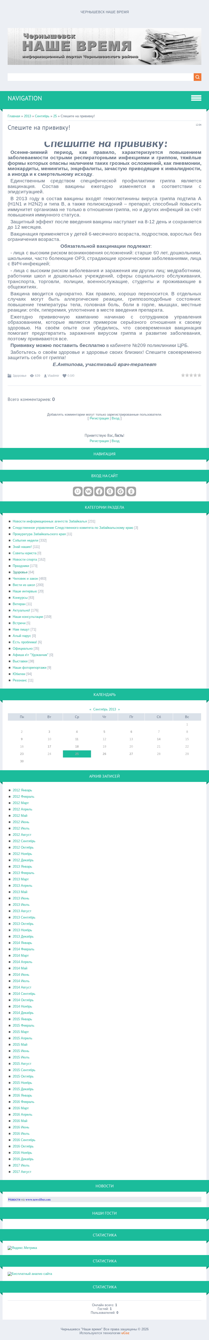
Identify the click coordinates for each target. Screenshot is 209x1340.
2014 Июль (21, 981)
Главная (14, 116)
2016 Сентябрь (24, 1140)
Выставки (20, 661)
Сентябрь (42, 116)
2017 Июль (21, 1165)
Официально (23, 648)
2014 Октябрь (23, 1000)
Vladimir (53, 375)
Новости (14, 1199)
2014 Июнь (21, 975)
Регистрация (99, 418)
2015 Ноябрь (22, 1083)
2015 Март (21, 1032)
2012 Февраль (23, 796)
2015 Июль (21, 1057)
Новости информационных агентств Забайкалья (50, 521)
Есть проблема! (25, 642)
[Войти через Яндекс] (110, 491)
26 (104, 754)
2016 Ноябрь (22, 1153)
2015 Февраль (23, 1025)
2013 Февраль (23, 873)
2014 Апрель (22, 962)
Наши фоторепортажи (29, 667)
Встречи (19, 623)
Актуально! (21, 610)
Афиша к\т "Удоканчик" (30, 655)
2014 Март (21, 955)
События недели (25, 540)
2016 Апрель (22, 1114)
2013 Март (21, 879)
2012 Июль (21, 828)
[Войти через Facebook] (99, 491)
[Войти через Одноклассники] (131, 491)
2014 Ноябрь (22, 1006)
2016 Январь (22, 1095)
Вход (116, 418)
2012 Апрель (22, 809)
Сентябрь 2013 (104, 709)
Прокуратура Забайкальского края (39, 534)
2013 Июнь (21, 898)
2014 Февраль (23, 949)
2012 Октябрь (23, 847)
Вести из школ (24, 585)
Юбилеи (19, 674)
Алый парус (22, 636)
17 (49, 746)
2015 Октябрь (23, 1076)
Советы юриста (24, 553)
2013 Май (20, 892)
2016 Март (21, 1108)
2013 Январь (22, 866)
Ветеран (19, 604)
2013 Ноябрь (22, 930)
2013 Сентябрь (24, 917)
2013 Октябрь (23, 924)
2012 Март (21, 803)
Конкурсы (20, 598)
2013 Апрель (22, 885)
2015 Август (22, 1064)
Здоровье (20, 375)
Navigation (25, 98)
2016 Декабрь (23, 1159)
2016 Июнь (21, 1127)
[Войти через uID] (78, 491)
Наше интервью (25, 591)
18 (77, 746)
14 (159, 739)
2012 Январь (22, 790)
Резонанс (20, 680)
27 (131, 754)
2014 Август (22, 987)
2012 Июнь (21, 822)
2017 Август (22, 1172)
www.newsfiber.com (38, 1199)
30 (22, 761)
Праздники (21, 566)
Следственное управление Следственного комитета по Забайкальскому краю (73, 528)
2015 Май (20, 1044)
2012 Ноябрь (22, 854)
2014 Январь (22, 943)
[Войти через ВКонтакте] (88, 491)
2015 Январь (22, 1019)
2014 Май (20, 968)
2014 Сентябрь (24, 994)
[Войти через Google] (120, 491)
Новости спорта (25, 559)
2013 (27, 116)
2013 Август (22, 911)
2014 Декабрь (23, 1013)
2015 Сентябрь (24, 1070)
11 (77, 739)
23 (22, 754)
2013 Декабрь (23, 936)
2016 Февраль (23, 1102)
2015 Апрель (22, 1038)
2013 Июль (21, 905)
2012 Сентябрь (24, 841)
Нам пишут (21, 629)
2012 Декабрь (23, 860)
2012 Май (20, 816)
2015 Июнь (21, 1051)
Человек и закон (25, 578)
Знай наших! (22, 547)
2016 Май (20, 1121)
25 (55, 116)
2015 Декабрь (23, 1089)
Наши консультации (28, 617)
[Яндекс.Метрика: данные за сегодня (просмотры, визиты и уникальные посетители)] (22, 1248)
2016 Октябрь (23, 1146)
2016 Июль (21, 1133)
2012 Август (22, 835)
